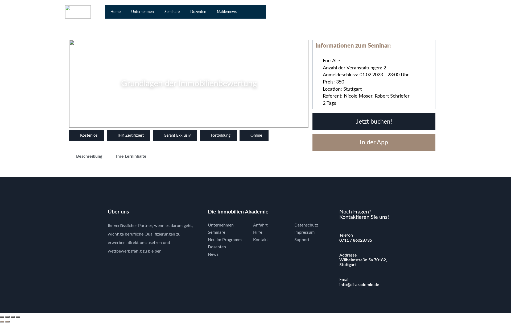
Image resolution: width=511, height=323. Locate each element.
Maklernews (227, 12)
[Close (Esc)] (18, 317)
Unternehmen (142, 12)
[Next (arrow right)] (7, 321)
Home (115, 12)
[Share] (13, 317)
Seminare (172, 12)
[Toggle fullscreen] (7, 317)
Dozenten (198, 12)
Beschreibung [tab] (89, 156)
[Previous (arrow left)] (2, 321)
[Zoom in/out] (2, 317)
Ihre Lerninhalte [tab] (131, 156)
